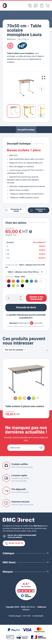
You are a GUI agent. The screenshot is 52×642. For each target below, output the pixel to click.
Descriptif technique (26, 129)
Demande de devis (26, 307)
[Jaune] (20, 398)
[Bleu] (29, 398)
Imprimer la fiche (40, 210)
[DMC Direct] (5, 5)
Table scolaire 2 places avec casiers (24, 406)
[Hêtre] (15, 398)
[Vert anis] (33, 398)
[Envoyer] (41, 447)
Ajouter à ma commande (36, 298)
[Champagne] (24, 398)
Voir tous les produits (14, 349)
